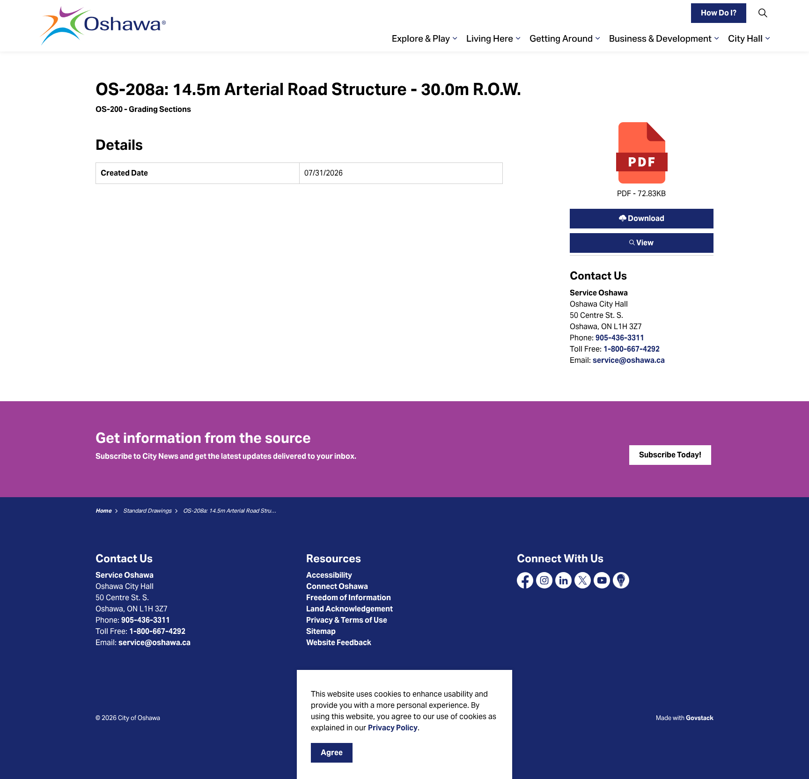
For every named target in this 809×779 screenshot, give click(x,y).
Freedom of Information (348, 598)
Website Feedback (338, 642)
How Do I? (718, 13)
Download (642, 216)
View (642, 241)
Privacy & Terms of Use (346, 620)
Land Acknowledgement (349, 609)
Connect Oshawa (337, 586)
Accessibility (329, 575)
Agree (332, 752)
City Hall (745, 38)
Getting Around (561, 38)
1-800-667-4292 (631, 349)
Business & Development (660, 38)
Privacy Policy (393, 728)
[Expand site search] (762, 13)
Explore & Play (421, 38)
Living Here (489, 38)
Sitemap (321, 631)
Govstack (699, 718)
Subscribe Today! (670, 455)
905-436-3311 (620, 338)
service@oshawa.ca (629, 360)
